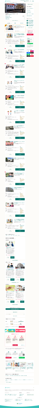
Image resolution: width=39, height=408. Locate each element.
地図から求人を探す (30, 4)
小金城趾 (7, 235)
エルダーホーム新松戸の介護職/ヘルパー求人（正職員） (20, 269)
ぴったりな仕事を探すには (30, 8)
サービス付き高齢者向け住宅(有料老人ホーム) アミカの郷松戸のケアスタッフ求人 (10, 269)
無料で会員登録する (8, 357)
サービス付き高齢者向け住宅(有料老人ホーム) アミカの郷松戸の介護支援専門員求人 (19, 34)
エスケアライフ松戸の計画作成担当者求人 (19, 50)
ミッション (16, 394)
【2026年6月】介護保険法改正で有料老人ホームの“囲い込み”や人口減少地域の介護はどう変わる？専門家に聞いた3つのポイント (30, 368)
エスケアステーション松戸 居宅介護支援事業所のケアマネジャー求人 (19, 65)
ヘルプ (14, 394)
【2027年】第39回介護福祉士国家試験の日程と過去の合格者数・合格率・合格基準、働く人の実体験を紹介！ (9, 368)
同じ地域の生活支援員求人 (15, 304)
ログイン (31, 1)
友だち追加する (22, 357)
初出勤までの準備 (30, 15)
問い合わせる (15, 357)
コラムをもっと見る (30, 27)
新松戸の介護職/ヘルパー (8, 375)
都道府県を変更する (10, 14)
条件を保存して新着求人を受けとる (15, 20)
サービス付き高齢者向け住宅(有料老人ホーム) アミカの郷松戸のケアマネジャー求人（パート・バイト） (19, 220)
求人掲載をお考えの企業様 (21, 394)
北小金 (9, 235)
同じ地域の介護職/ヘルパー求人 (15, 282)
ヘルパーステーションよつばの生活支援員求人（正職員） (10, 291)
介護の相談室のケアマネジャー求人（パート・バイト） (19, 203)
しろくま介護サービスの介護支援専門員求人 (19, 111)
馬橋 (12, 235)
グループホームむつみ (17, 25)
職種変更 (23, 0)
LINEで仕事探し (21, 0)
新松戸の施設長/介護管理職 (16, 375)
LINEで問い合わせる (30, 43)
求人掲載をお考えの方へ (27, 0)
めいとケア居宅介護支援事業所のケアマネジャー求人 (19, 126)
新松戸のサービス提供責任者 (21, 375)
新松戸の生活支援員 (11, 375)
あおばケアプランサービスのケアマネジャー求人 (19, 81)
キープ (28, 1)
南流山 (17, 235)
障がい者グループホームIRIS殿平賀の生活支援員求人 (20, 291)
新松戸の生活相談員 (25, 375)
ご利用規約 (8, 394)
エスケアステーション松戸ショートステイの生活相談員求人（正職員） (10, 247)
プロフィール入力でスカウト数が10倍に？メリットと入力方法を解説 (16, 368)
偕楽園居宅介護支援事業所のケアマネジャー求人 (19, 188)
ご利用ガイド (25, 0)
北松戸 (19, 235)
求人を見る (20, 107)
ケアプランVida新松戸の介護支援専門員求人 (19, 96)
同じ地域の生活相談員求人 (15, 260)
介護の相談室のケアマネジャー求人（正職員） (19, 142)
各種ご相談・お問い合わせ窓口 (30, 394)
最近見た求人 (26, 1)
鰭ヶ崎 (14, 235)
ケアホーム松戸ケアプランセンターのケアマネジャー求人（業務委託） (19, 173)
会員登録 (33, 1)
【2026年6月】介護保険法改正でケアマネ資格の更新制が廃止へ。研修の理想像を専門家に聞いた (23, 368)
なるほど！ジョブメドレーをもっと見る (19, 370)
